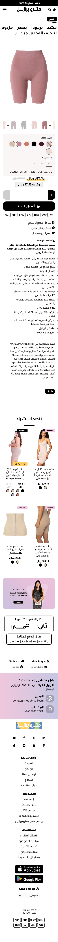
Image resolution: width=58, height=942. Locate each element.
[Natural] (45, 488)
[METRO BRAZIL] (29, 9)
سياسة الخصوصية (29, 841)
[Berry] (41, 144)
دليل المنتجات (29, 785)
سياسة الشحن (29, 851)
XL (27, 164)
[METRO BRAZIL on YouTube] (14, 738)
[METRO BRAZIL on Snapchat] (33, 746)
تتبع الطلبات (29, 804)
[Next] (50, 125)
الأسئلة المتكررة (29, 835)
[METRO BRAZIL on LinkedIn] (43, 738)
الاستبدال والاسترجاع (29, 857)
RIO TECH (26, 913)
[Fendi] (18, 491)
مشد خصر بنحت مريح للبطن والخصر (15, 548)
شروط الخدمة (29, 846)
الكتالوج (29, 779)
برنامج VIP (29, 810)
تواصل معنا (29, 774)
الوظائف (29, 799)
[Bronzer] (27, 144)
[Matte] (12, 144)
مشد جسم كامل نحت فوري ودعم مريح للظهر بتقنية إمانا (43, 472)
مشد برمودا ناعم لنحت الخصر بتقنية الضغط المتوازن (43, 549)
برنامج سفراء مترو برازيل (29, 821)
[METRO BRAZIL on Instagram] (24, 746)
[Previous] (7, 125)
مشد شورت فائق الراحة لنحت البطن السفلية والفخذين (15, 472)
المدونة (29, 763)
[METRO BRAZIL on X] (33, 738)
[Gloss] (19, 144)
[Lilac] (13, 495)
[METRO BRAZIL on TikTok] (14, 746)
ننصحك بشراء (29, 418)
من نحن (29, 768)
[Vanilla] (49, 151)
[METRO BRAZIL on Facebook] (24, 738)
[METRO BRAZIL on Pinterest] (43, 746)
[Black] (34, 144)
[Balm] (49, 144)
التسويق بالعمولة (29, 815)
